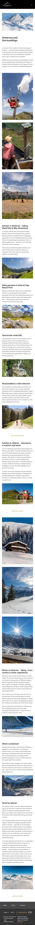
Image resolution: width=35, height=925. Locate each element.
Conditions (22, 905)
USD (12, 912)
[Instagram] (31, 912)
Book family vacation (17, 511)
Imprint (5, 905)
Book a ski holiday (17, 896)
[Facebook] (29, 912)
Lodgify (21, 921)
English (5, 912)
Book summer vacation (17, 435)
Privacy (13, 905)
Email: (5, 920)
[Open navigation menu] (31, 4)
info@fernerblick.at (9, 921)
